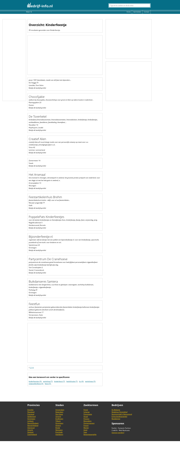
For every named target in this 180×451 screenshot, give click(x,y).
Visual (86, 416)
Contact (146, 12)
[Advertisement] (14, 60)
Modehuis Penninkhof (119, 412)
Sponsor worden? (118, 432)
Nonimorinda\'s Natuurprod (122, 414)
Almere (58, 425)
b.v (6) (81, 381)
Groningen (31, 419)
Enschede (59, 432)
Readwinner (116, 419)
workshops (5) (90, 381)
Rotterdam (59, 412)
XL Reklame (116, 410)
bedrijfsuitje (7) (71, 381)
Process (86, 419)
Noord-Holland (32, 425)
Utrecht (30, 430)
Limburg (30, 421)
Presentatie (88, 414)
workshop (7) (48, 381)
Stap (85, 432)
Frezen (86, 425)
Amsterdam (59, 410)
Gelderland (31, 416)
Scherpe (87, 412)
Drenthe (30, 410)
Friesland (30, 414)
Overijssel (31, 428)
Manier (86, 428)
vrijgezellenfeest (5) (36, 383)
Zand (85, 430)
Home (129, 12)
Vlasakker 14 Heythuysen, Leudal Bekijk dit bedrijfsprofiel (63, 122)
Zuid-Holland (32, 434)
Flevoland (30, 412)
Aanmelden (137, 12)
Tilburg (58, 421)
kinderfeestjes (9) (35, 381)
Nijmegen (59, 430)
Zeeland (30, 432)
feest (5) (48, 383)
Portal (86, 410)
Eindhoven (59, 419)
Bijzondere (87, 421)
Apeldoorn (59, 434)
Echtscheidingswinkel (119, 416)
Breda (57, 428)
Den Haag (59, 414)
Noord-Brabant (32, 423)
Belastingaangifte (90, 434)
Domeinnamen (89, 423)
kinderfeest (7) (59, 381)
